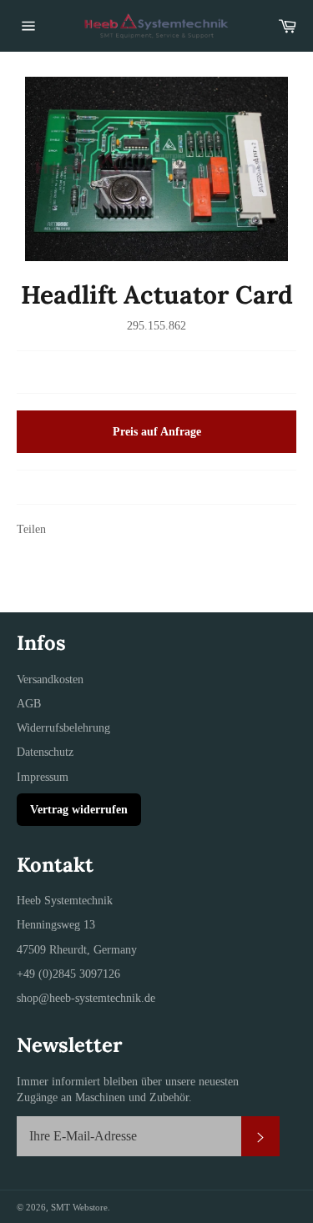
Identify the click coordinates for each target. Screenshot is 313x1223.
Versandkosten (50, 679)
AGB (29, 703)
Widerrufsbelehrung (63, 728)
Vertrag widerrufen (79, 809)
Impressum (42, 777)
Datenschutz (45, 752)
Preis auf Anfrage (157, 431)
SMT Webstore (79, 1207)
